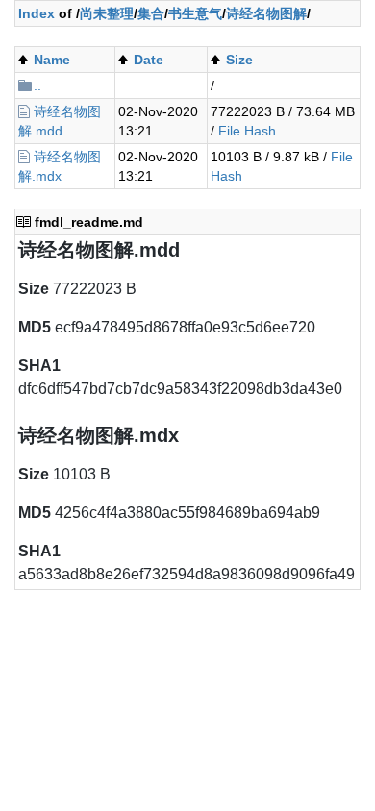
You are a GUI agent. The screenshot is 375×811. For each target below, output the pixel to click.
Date (148, 59)
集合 (151, 13)
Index (36, 13)
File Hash (247, 130)
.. (37, 85)
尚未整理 (107, 13)
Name (52, 59)
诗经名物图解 (266, 13)
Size (239, 59)
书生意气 (195, 13)
